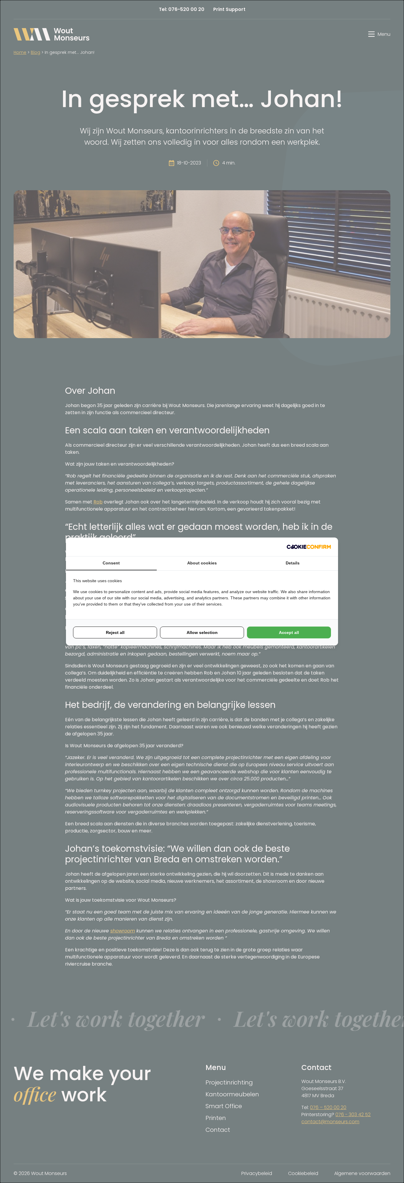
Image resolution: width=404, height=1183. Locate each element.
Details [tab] (293, 563)
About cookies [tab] (202, 563)
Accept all (289, 632)
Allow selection (202, 632)
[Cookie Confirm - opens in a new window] (309, 547)
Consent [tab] (111, 563)
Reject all (115, 632)
